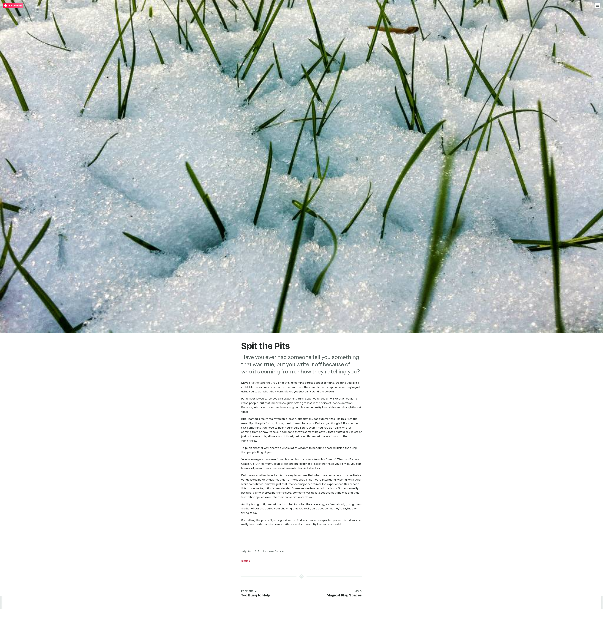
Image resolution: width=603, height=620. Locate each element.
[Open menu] (597, 5)
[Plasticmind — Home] (13, 5)
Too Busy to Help (255, 595)
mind (245, 560)
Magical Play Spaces (344, 595)
